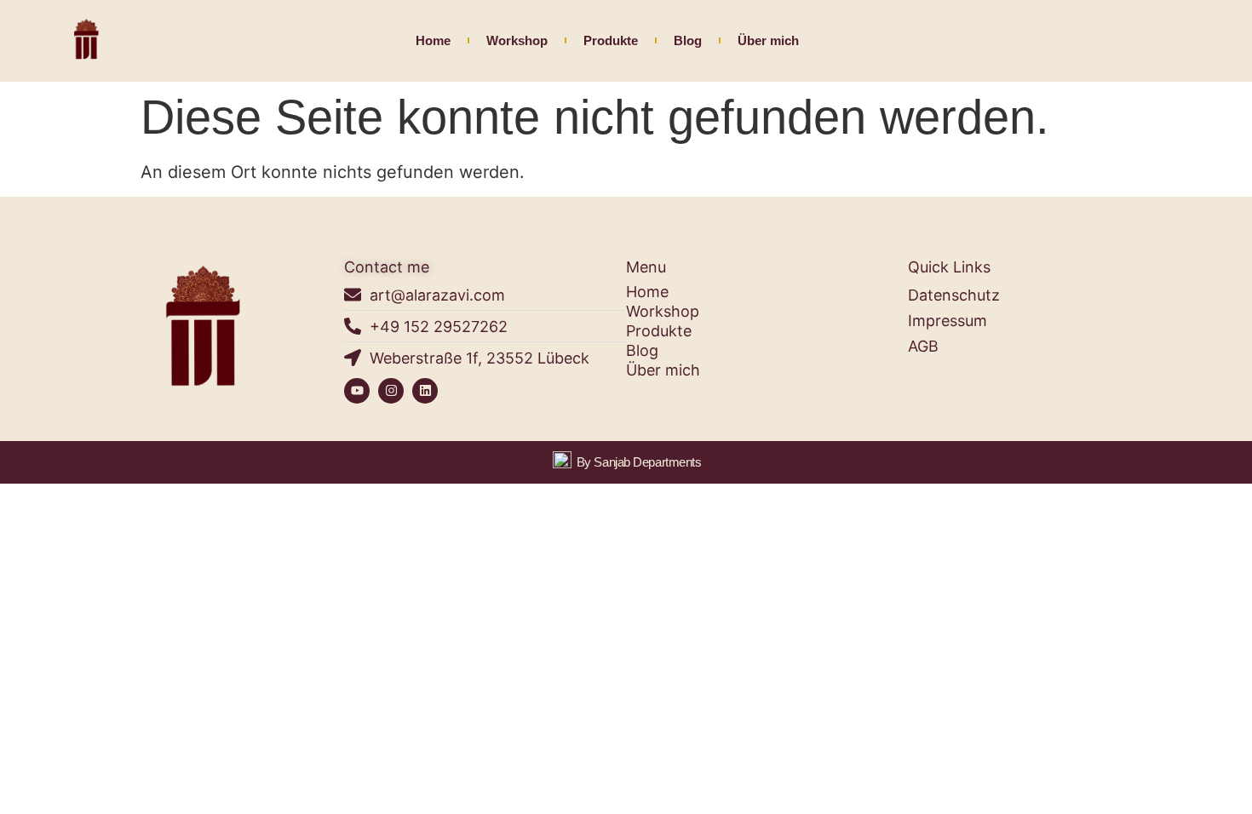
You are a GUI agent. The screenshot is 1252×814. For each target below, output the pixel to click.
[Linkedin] (425, 391)
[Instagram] (391, 391)
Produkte (610, 40)
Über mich (768, 40)
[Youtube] (357, 391)
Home (433, 40)
